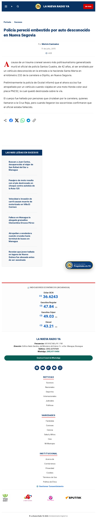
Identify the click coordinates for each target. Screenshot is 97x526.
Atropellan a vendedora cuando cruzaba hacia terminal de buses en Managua (20, 237)
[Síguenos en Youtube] (42, 368)
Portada (7, 22)
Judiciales (50, 401)
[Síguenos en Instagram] (60, 368)
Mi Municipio (50, 443)
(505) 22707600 (52, 349)
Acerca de (50, 459)
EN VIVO (88, 6)
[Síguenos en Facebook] (37, 368)
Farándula (50, 421)
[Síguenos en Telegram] (54, 368)
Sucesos (18, 22)
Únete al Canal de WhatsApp (48, 358)
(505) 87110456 (53, 351)
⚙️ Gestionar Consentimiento (50, 486)
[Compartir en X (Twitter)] (17, 120)
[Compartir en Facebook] (11, 120)
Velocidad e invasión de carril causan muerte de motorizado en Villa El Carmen (20, 203)
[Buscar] (17, 6)
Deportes (50, 392)
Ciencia (50, 430)
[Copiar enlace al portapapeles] (34, 120)
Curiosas (50, 425)
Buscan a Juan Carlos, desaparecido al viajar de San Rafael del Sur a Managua (21, 166)
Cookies (49, 473)
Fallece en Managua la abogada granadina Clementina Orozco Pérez (21, 220)
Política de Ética (50, 482)
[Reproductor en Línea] (11, 6)
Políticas (49, 405)
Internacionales (49, 396)
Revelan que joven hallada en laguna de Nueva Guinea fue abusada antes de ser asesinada (21, 255)
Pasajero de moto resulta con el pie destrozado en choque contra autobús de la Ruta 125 (22, 184)
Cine (50, 439)
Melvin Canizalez (50, 44)
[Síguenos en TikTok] (48, 368)
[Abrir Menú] (6, 6)
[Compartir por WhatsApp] (22, 120)
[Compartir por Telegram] (28, 120)
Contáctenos (49, 464)
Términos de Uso (50, 477)
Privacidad (50, 468)
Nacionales (49, 387)
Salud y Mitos (49, 434)
